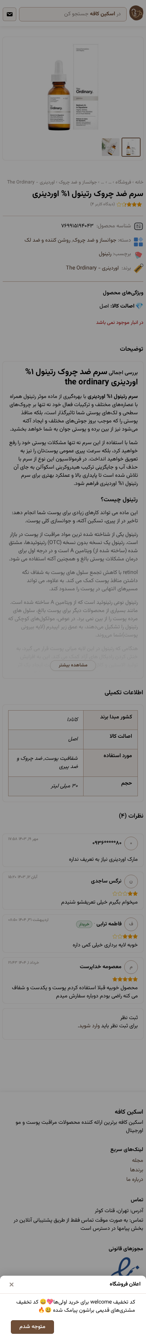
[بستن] (11, 1284)
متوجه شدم (32, 1327)
